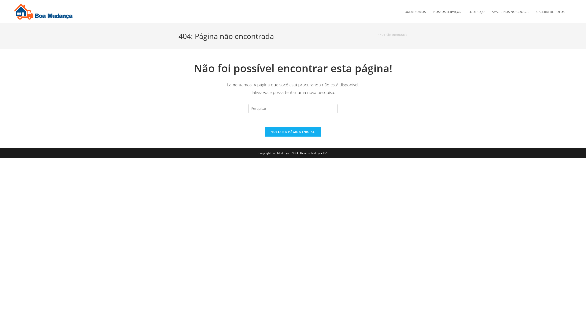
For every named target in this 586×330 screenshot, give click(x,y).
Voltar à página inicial (293, 132)
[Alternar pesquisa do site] (573, 11)
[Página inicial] (374, 35)
